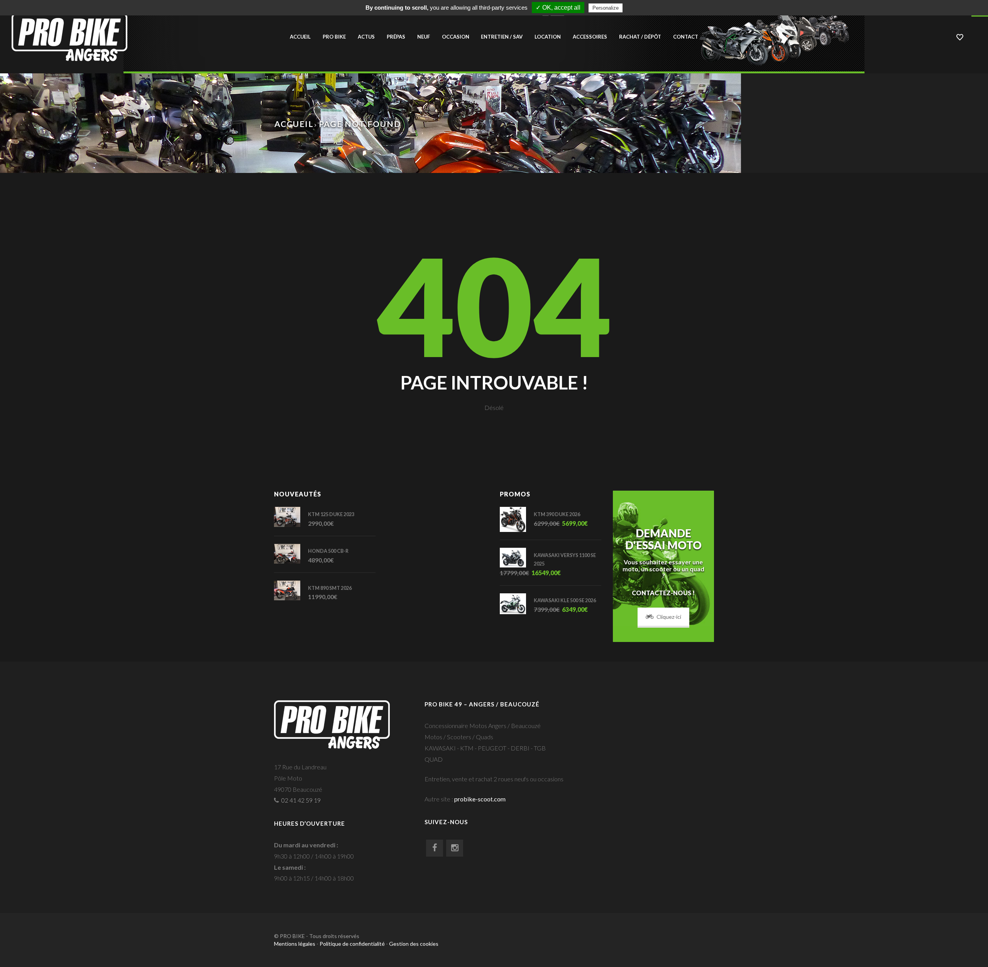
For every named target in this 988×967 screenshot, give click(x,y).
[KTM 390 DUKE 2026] (517, 519)
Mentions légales (294, 943)
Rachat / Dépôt (640, 37)
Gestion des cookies (413, 943)
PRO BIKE (334, 37)
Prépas (396, 37)
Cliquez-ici (668, 616)
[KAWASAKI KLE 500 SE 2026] (517, 603)
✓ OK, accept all (558, 7)
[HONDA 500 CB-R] (291, 554)
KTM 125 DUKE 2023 (331, 514)
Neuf (423, 37)
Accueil (300, 37)
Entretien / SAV (502, 37)
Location (548, 37)
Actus (366, 37)
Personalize (605, 8)
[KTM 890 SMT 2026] (291, 590)
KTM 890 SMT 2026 (330, 588)
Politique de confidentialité (352, 943)
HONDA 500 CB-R (328, 551)
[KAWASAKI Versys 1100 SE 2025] (517, 557)
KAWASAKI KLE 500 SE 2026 (565, 600)
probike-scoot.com (480, 799)
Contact (685, 37)
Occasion (455, 37)
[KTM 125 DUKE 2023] (291, 517)
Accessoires (590, 37)
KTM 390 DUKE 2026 (557, 514)
